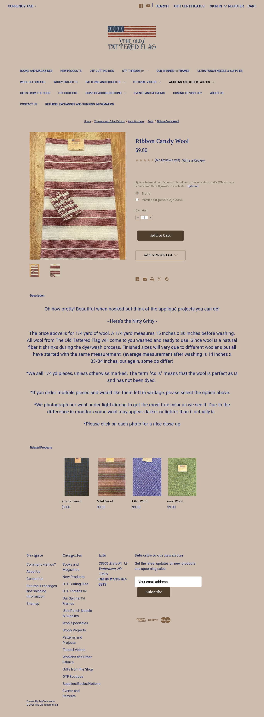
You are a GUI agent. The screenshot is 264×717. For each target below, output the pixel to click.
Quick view (73, 470)
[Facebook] (141, 6)
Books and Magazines (36, 71)
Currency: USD (20, 6)
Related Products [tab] (41, 447)
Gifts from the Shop (35, 93)
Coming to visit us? (187, 93)
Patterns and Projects (103, 82)
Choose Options (77, 481)
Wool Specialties (32, 82)
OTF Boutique (67, 93)
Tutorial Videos (144, 82)
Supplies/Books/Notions (104, 93)
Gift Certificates (189, 6)
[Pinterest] (167, 279)
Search (162, 6)
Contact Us (28, 104)
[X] (159, 279)
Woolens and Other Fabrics (189, 82)
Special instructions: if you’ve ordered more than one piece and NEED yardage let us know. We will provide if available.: (184, 184)
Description (37, 295)
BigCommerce (47, 701)
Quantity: (141, 210)
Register (236, 6)
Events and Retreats (149, 93)
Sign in (216, 6)
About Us (216, 93)
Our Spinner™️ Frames (173, 71)
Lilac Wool (140, 501)
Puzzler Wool (71, 501)
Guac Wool (175, 501)
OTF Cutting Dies (102, 71)
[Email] (145, 279)
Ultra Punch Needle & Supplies (220, 71)
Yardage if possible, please (162, 200)
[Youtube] (148, 6)
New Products (71, 71)
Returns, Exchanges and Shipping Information (79, 104)
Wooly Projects (65, 82)
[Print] (152, 279)
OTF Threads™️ (133, 71)
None (146, 193)
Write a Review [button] (193, 160)
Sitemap (32, 603)
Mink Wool (105, 501)
